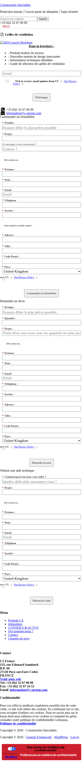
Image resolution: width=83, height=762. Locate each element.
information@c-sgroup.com (23, 113)
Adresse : (8, 235)
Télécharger (41, 97)
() (45, 82)
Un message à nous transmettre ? (19, 144)
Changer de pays (18, 638)
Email (6, 190)
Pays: (6, 266)
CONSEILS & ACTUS (23, 627)
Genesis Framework (39, 737)
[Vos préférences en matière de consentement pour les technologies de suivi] (48, 755)
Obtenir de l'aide (42, 600)
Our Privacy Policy (24, 277)
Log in (75, 737)
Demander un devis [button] (12, 301)
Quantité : (9, 318)
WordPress (61, 737)
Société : (8, 210)
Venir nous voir (10, 679)
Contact (13, 635)
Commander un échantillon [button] (17, 116)
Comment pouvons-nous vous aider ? (24, 476)
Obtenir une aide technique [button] (17, 470)
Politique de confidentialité (18, 723)
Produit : (8, 122)
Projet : (7, 133)
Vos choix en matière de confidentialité (46, 748)
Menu (6, 26)
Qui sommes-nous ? (20, 631)
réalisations (15, 624)
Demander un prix (41, 462)
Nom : (6, 179)
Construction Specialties (15, 5)
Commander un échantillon (41, 293)
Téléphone (9, 200)
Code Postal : (10, 256)
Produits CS (15, 620)
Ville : (6, 246)
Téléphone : (10, 383)
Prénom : (8, 169)
